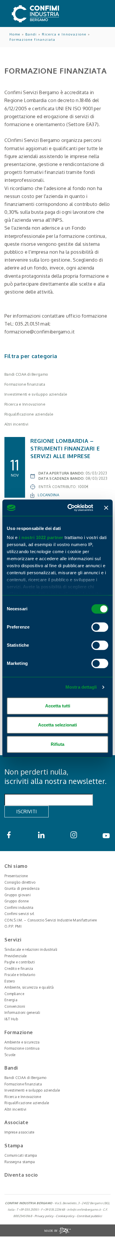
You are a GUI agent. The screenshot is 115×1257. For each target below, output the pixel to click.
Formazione (18, 1032)
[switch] (99, 627)
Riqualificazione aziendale (28, 414)
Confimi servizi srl (19, 914)
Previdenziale (15, 956)
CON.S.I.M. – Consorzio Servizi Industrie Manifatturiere (50, 920)
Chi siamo (15, 866)
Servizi (12, 940)
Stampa (13, 1145)
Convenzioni (14, 1006)
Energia (10, 1000)
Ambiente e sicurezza (22, 1042)
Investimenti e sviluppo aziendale (35, 394)
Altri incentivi (16, 424)
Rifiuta (57, 744)
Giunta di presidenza (22, 888)
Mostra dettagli (81, 687)
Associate (16, 1122)
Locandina (48, 495)
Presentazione (16, 876)
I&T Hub (11, 1019)
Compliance (14, 994)
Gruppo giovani (17, 895)
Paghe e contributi (19, 962)
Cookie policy (65, 1216)
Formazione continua (22, 1048)
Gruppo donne (16, 901)
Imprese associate (19, 1132)
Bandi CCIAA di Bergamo (26, 374)
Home (14, 34)
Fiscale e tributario (19, 975)
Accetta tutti (57, 705)
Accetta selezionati (57, 724)
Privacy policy (44, 1216)
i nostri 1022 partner (41, 537)
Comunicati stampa (20, 1155)
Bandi (31, 34)
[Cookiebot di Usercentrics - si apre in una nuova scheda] (69, 507)
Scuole (10, 1055)
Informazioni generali (22, 1012)
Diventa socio (21, 1175)
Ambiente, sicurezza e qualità (29, 987)
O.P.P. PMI (13, 926)
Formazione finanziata (32, 40)
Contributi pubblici (89, 1216)
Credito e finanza (18, 968)
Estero (9, 981)
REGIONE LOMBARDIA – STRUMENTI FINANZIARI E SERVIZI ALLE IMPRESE (65, 448)
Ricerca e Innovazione (64, 34)
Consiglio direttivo (19, 882)
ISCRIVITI (26, 811)
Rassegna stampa (19, 1162)
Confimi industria (19, 907)
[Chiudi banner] (106, 508)
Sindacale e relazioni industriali (30, 949)
